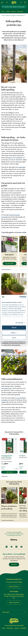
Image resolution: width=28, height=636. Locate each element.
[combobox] (15, 7)
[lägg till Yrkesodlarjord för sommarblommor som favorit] (15, 439)
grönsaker (9, 157)
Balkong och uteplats (10, 15)
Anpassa (13, 332)
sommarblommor (6, 388)
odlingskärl (22, 167)
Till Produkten (12, 473)
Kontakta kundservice (14, 586)
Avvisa (14, 337)
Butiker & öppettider (14, 602)
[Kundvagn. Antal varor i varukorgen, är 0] (25, 2)
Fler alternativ (19, 322)
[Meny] (2, 2)
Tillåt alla (14, 327)
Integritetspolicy (10, 628)
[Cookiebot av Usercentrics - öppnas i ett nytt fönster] (19, 297)
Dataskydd (16, 628)
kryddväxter (18, 157)
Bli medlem (14, 564)
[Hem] (14, 2)
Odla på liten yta (20, 15)
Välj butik (3, 466)
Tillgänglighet (23, 628)
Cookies (3, 628)
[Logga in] (21, 2)
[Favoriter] (7, 2)
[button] (14, 612)
